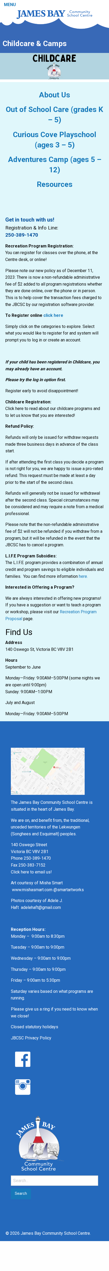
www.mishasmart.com (32, 889)
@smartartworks (68, 889)
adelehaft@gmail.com (41, 907)
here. (83, 576)
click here (53, 315)
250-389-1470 (21, 235)
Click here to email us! (31, 872)
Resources (54, 184)
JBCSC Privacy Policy (31, 1037)
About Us (54, 95)
